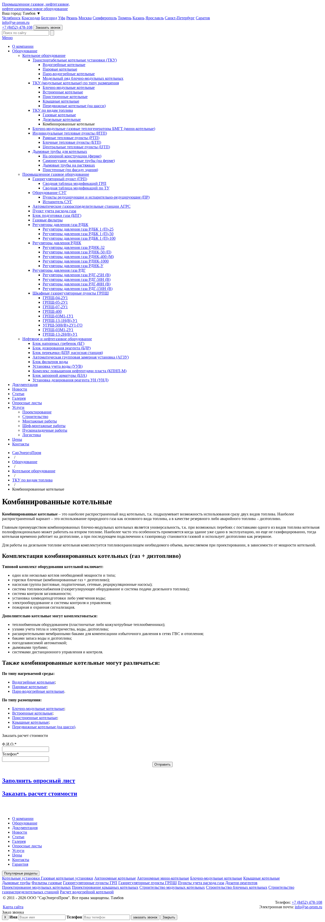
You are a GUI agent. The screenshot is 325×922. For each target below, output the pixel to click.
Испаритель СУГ (57, 202)
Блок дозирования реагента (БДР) (61, 348)
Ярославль (154, 18)
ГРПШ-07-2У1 (55, 307)
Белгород (49, 18)
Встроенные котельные (63, 92)
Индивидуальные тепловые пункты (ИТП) (69, 133)
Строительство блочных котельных (236, 887)
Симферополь (105, 18)
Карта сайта (13, 907)
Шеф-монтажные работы (44, 426)
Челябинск (11, 18)
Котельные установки (21, 878)
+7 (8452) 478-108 (17, 27)
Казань (138, 18)
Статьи (18, 394)
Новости (19, 389)
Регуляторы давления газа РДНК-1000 (76, 261)
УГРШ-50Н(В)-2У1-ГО (63, 325)
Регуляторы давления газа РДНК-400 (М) (78, 256)
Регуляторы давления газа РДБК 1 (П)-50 (78, 234)
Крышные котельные (61, 101)
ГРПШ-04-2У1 (55, 298)
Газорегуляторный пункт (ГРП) (59, 179)
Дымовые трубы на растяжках (69, 165)
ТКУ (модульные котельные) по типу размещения (75, 83)
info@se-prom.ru (15, 22)
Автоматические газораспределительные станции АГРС (81, 206)
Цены (17, 439)
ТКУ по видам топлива (52, 110)
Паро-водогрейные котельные (69, 74)
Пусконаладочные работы (44, 430)
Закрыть (168, 917)
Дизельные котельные (62, 119)
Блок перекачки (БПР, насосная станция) (67, 352)
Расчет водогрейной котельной (87, 892)
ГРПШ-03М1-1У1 (58, 316)
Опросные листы (27, 403)
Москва (85, 18)
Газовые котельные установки (67, 878)
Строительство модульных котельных (172, 887)
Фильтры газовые (46, 883)
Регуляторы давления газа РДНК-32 (74, 247)
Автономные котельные (115, 878)
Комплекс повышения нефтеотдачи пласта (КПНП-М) (79, 371)
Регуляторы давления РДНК (56, 243)
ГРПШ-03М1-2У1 (58, 330)
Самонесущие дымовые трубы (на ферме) (79, 160)
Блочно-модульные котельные (69, 87)
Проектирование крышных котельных (105, 887)
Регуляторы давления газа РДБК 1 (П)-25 (78, 229)
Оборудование (24, 51)
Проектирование (37, 412)
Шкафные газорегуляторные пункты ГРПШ (70, 293)
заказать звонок (145, 917)
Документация (25, 384)
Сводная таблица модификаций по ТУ (76, 188)
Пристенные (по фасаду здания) (70, 170)
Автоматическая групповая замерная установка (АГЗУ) (80, 357)
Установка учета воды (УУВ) (57, 366)
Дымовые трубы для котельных (59, 151)
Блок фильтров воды (50, 362)
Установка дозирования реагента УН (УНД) (70, 380)
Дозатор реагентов (241, 883)
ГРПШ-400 (52, 311)
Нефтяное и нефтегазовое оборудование (57, 339)
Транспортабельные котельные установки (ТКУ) (74, 60)
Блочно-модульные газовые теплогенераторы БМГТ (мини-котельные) (93, 128)
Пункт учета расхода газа (54, 211)
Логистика (31, 435)
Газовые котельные (59, 115)
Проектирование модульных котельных (36, 887)
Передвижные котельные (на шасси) (74, 106)
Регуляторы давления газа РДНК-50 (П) (77, 252)
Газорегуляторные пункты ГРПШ (147, 883)
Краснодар (31, 18)
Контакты (20, 444)
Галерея (19, 398)
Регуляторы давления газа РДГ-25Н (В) (76, 275)
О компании (23, 46)
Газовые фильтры (47, 220)
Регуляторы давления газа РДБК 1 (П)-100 (79, 238)
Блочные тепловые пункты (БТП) (72, 142)
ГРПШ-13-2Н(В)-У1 (60, 334)
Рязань (71, 18)
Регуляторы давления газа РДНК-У (73, 266)
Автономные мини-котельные (163, 878)
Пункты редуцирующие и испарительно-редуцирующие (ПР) (96, 197)
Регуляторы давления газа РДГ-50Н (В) (76, 279)
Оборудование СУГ (49, 192)
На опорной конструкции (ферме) (72, 156)
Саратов (203, 18)
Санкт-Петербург (180, 18)
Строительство (35, 416)
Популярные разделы (20, 873)
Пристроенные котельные (65, 96)
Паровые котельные (60, 69)
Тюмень (125, 18)
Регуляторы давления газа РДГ (59, 270)
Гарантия (20, 864)
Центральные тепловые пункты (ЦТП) (76, 147)
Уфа (61, 18)
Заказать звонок (48, 27)
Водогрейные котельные (64, 64)
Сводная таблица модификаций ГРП (74, 183)
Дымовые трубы (16, 883)
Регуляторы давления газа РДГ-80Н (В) (76, 284)
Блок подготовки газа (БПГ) (56, 215)
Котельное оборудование (44, 55)
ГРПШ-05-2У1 (55, 302)
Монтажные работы (39, 421)
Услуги (18, 407)
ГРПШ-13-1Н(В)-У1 (60, 320)
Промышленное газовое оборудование (55, 174)
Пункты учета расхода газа (201, 883)
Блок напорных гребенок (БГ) (58, 343)
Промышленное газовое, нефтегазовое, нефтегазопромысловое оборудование (36, 6)
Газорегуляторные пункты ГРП (90, 883)
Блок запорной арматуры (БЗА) (59, 375)
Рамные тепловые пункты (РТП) (71, 138)
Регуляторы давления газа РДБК (60, 224)
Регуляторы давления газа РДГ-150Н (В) (77, 288)
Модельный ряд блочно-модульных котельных (83, 78)
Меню (7, 38)
